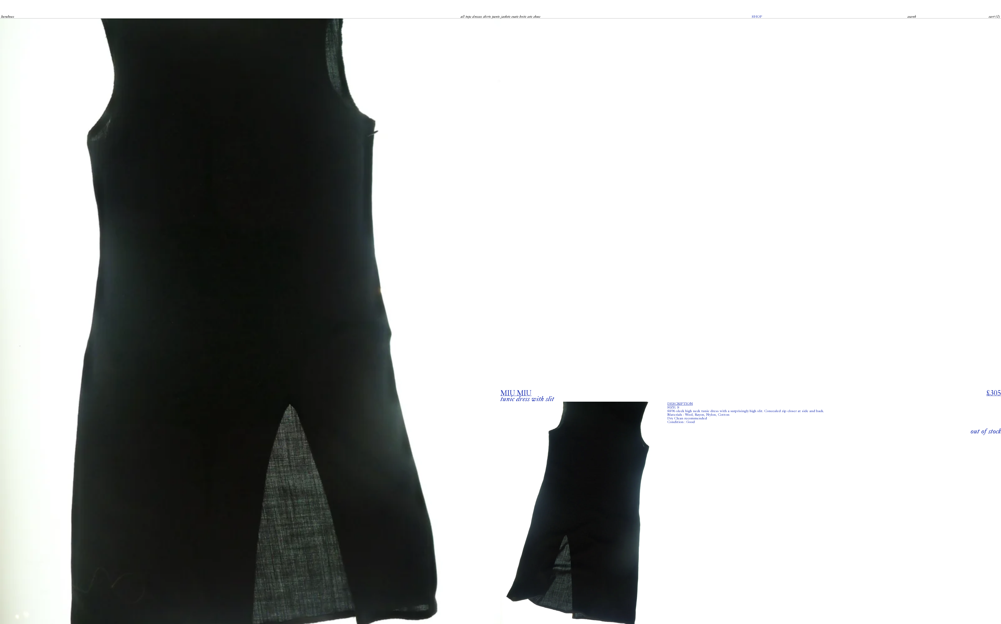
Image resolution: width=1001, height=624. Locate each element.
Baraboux (7, 16)
